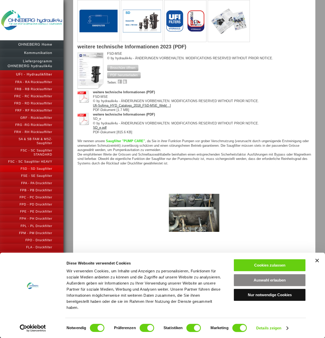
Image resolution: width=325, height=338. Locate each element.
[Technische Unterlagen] (229, 21)
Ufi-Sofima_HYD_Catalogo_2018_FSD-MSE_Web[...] (132, 105)
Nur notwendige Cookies (270, 295)
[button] (122, 68)
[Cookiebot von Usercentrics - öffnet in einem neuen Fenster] (33, 328)
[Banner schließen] (317, 260)
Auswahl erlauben (270, 280)
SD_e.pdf (100, 127)
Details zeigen (268, 328)
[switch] (147, 328)
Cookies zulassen (269, 265)
